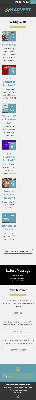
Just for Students (18, 350)
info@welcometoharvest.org (18, 390)
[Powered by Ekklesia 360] (18, 396)
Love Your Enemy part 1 (18, 278)
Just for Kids (18, 331)
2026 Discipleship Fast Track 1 (9, 82)
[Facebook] (20, 2)
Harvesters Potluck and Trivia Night (9, 194)
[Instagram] (27, 2)
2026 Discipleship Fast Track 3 (9, 157)
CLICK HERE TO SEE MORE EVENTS (18, 251)
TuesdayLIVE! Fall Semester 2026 (9, 119)
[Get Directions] (16, 2)
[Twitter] (24, 2)
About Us (18, 313)
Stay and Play (9, 44)
